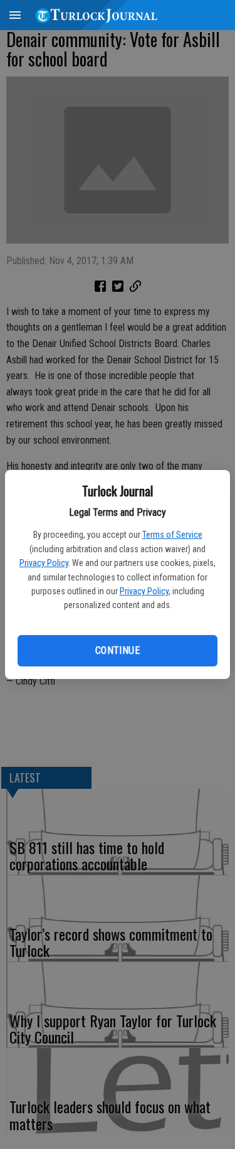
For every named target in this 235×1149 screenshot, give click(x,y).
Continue (117, 650)
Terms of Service (172, 535)
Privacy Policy (43, 563)
